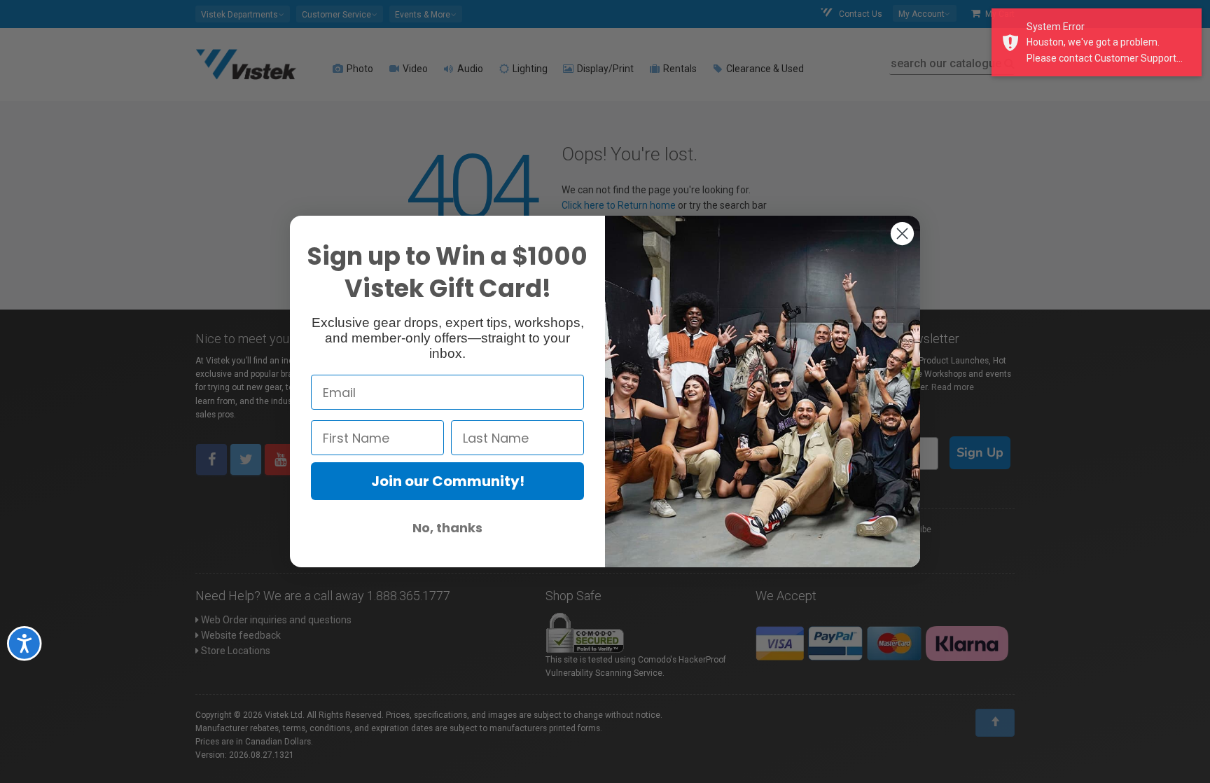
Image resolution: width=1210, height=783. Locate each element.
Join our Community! (447, 481)
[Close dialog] (902, 233)
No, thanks (447, 527)
